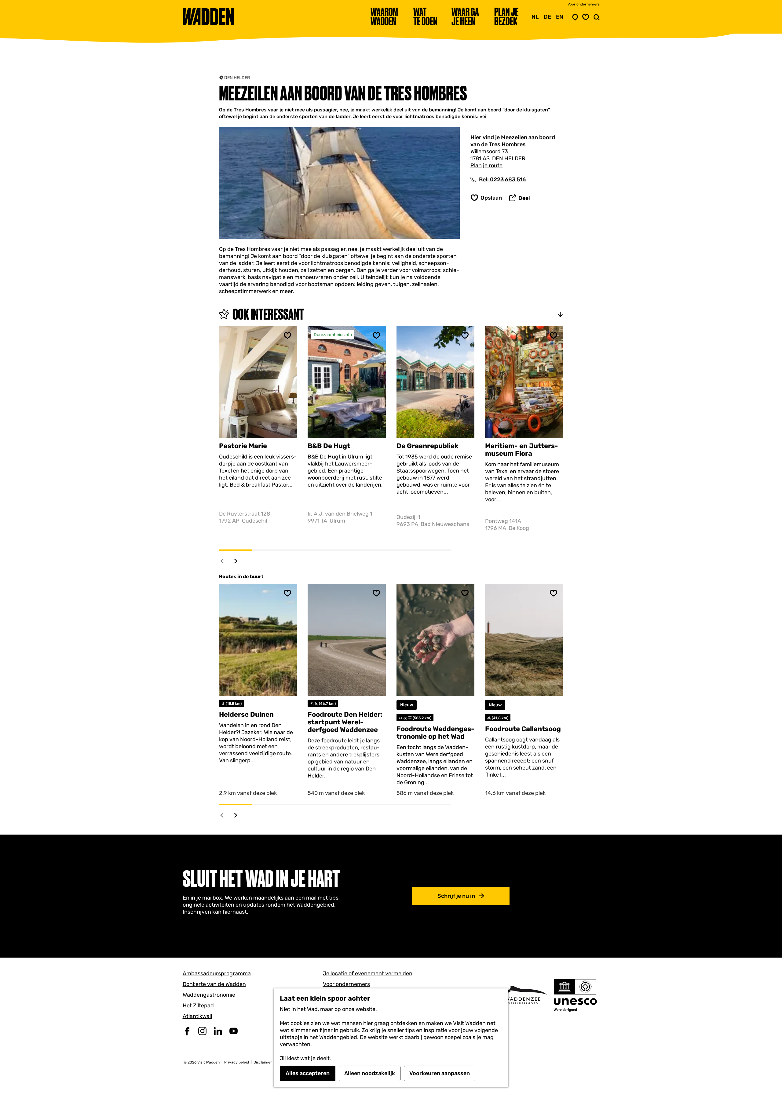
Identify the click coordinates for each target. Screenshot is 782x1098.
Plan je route (486, 165)
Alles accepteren (308, 1073)
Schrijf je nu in (456, 896)
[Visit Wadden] (522, 995)
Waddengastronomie (209, 994)
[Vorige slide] (222, 561)
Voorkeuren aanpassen (439, 1073)
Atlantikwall (197, 1016)
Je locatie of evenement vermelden (367, 973)
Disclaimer (263, 1062)
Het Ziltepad (198, 1005)
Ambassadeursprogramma (217, 973)
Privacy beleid (237, 1062)
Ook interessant (268, 314)
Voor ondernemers (584, 4)
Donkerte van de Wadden (214, 984)
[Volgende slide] (236, 561)
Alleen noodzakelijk (369, 1073)
